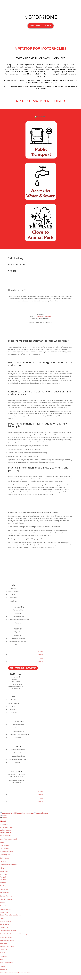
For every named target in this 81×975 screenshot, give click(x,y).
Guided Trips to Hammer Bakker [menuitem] (10, 915)
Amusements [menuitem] (4, 893)
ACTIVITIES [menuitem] (3, 875)
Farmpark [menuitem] (3, 877)
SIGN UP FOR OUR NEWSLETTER (23, 668)
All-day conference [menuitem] (6, 937)
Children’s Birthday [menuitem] (6, 899)
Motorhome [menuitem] (4, 871)
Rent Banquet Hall (18, 616)
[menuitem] (3, 815)
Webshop (19, 623)
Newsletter (13, 601)
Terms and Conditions (18, 638)
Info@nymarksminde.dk (15, 686)
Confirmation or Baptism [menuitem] (8, 931)
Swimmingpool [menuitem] (5, 855)
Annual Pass (13, 598)
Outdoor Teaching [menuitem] (6, 896)
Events (13, 588)
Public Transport (13, 591)
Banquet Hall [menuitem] (4, 927)
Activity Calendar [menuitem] (5, 921)
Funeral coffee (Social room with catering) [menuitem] (13, 934)
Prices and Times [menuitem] (5, 909)
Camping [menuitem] (3, 861)
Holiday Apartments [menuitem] (6, 851)
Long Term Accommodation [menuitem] (9, 839)
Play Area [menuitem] (3, 886)
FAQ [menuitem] (1, 959)
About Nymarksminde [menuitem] (7, 946)
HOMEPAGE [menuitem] (4, 824)
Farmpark (18, 613)
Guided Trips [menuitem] (4, 913)
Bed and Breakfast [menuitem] (6, 830)
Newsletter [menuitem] (3, 956)
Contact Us (17, 635)
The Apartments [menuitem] (5, 836)
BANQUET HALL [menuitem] (5, 925)
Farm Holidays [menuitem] (4, 846)
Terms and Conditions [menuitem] (7, 963)
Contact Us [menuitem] (3, 949)
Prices (13, 594)
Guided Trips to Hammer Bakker (18, 620)
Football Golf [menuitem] (4, 889)
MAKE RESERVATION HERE (40, 25)
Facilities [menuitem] (3, 902)
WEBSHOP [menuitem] (3, 969)
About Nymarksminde (18, 632)
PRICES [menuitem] (2, 966)
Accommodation (18, 610)
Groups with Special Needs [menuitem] (8, 865)
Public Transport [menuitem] (5, 953)
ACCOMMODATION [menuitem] (6, 828)
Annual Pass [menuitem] (4, 906)
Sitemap (17, 645)
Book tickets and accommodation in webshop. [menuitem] (15, 973)
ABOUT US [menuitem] (3, 944)
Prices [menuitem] (2, 842)
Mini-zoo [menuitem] (3, 883)
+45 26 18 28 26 (17, 684)
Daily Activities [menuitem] (4, 858)
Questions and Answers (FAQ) (17, 642)
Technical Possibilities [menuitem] (7, 940)
